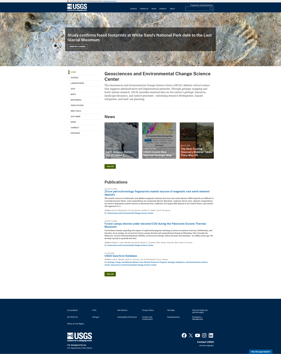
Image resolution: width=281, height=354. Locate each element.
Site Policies (122, 310)
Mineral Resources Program (155, 262)
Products (144, 9)
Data (73, 89)
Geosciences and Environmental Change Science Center (130, 213)
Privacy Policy (148, 310)
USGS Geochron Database (120, 255)
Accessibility (72, 310)
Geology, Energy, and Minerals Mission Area (125, 262)
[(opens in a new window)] (184, 335)
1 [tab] (137, 62)
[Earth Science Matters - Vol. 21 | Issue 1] (121, 140)
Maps (73, 94)
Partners (75, 133)
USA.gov (95, 317)
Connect (163, 9)
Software (75, 117)
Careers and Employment (147, 318)
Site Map (171, 310)
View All (110, 166)
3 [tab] (144, 62)
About (172, 9)
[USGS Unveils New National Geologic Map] (159, 140)
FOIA (94, 310)
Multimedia (76, 100)
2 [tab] (140, 62)
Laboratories (77, 83)
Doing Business (173, 317)
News (153, 9)
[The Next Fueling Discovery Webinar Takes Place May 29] (197, 140)
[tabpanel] (140, 39)
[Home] (77, 11)
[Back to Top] (273, 346)
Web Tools (76, 111)
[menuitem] (134, 7)
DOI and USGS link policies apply (200, 311)
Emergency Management (197, 318)
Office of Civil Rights (75, 324)
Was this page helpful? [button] (260, 352)
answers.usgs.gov (206, 345)
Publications (77, 105)
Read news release (77, 46)
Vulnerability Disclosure (127, 317)
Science (133, 9)
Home (73, 72)
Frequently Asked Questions (201, 5)
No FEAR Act (72, 317)
